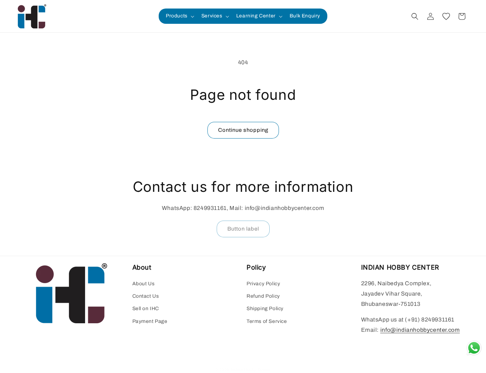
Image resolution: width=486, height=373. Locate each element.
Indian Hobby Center (251, 369)
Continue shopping (243, 130)
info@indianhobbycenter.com (420, 330)
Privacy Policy (263, 283)
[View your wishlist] (446, 16)
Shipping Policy (265, 308)
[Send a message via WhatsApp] (474, 348)
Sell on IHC (145, 308)
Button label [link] (243, 229)
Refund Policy (263, 296)
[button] (179, 16)
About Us (143, 283)
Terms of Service (267, 321)
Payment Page (150, 321)
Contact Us (145, 296)
